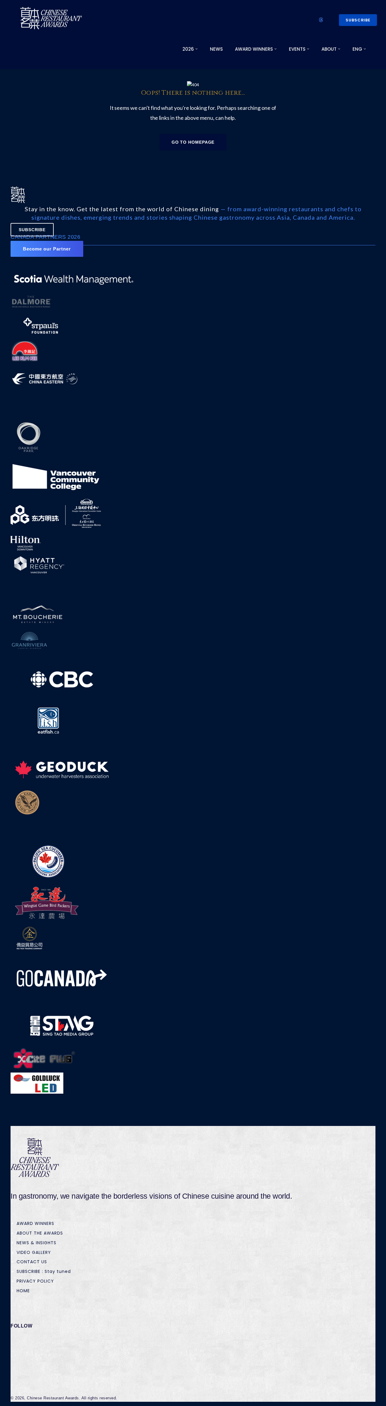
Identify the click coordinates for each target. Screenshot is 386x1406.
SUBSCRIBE (358, 20)
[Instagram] (23, 1365)
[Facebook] (23, 1341)
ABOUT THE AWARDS (40, 1233)
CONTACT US (32, 1262)
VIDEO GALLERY (34, 1252)
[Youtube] (23, 1376)
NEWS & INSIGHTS (36, 1243)
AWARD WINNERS (35, 1223)
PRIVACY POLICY (35, 1281)
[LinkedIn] (23, 1353)
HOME (23, 1291)
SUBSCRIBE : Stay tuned (44, 1271)
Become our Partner (47, 248)
